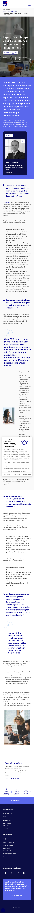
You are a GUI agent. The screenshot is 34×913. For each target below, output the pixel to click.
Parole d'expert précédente (6, 792)
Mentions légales (8, 845)
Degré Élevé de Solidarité (7, 824)
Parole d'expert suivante (26, 792)
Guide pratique (7, 817)
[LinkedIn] (4, 873)
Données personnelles (9, 854)
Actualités (6, 829)
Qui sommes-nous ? (8, 814)
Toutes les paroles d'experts (16, 792)
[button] (3, 910)
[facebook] (18, 873)
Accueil (4, 11)
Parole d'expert (12, 11)
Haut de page (15, 800)
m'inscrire (15, 896)
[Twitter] (11, 873)
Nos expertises (7, 820)
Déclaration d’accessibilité (7, 849)
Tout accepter (27, 474)
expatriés (7, 203)
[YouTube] (25, 873)
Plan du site (6, 857)
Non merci (7, 474)
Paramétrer (17, 474)
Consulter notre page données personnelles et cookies (16, 468)
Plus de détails (10, 779)
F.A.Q (4, 839)
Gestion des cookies (8, 842)
